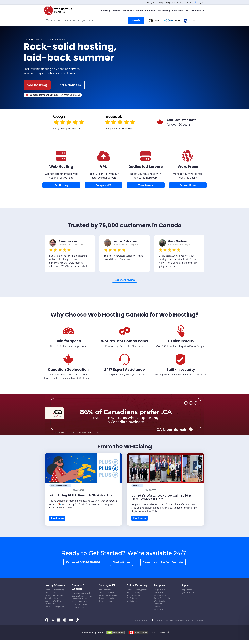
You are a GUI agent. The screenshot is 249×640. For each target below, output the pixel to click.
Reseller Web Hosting (54, 595)
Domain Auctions (79, 598)
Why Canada (159, 601)
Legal (153, 632)
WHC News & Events (60, 485)
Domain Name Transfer (82, 596)
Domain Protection (107, 598)
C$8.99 (156, 20)
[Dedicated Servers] (145, 159)
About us (188, 2)
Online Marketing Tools (137, 589)
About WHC (159, 592)
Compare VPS (103, 185)
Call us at (83, 562)
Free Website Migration (54, 606)
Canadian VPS (50, 592)
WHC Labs (158, 609)
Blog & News (159, 589)
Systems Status (188, 592)
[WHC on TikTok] (77, 620)
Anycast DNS (50, 603)
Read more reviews (124, 279)
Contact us (158, 603)
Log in (200, 2)
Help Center (186, 589)
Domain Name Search (81, 593)
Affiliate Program (134, 595)
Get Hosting (61, 185)
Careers (157, 606)
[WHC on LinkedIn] (60, 620)
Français (150, 2)
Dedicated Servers (52, 598)
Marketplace (132, 601)
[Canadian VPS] (103, 159)
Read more (57, 518)
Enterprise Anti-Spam (108, 595)
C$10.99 (177, 20)
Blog (168, 2)
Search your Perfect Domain (163, 562)
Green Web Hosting (162, 598)
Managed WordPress (53, 601)
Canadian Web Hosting (54, 589)
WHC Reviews (160, 595)
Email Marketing (133, 592)
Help (161, 2)
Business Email (78, 607)
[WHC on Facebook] (48, 620)
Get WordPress (187, 185)
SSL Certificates (105, 589)
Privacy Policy (165, 632)
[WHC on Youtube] (72, 620)
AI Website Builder (79, 604)
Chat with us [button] (121, 562)
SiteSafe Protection (107, 592)
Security (137, 485)
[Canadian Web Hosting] (61, 159)
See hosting (37, 85)
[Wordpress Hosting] (188, 159)
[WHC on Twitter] (54, 620)
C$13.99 (191, 20)
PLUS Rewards (133, 598)
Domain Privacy (106, 601)
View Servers (145, 185)
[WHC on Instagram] (66, 620)
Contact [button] (176, 2)
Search (136, 20)
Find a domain (68, 85)
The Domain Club (79, 601)
